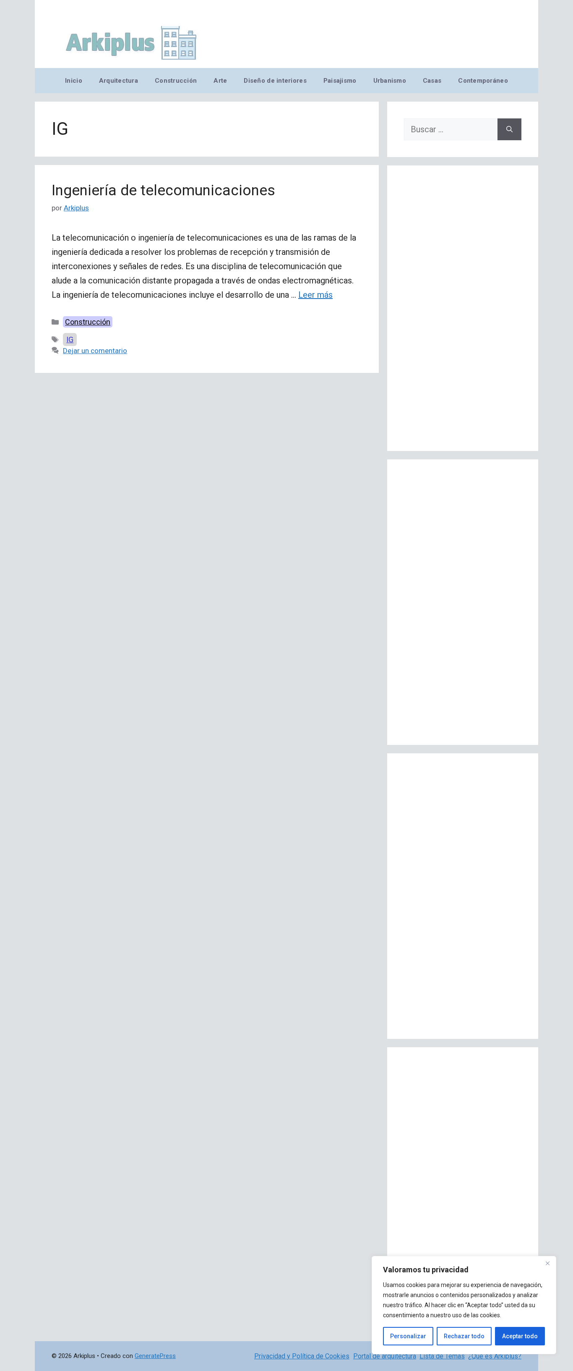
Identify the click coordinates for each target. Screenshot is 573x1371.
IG (69, 339)
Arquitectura (118, 80)
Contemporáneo (483, 80)
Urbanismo (389, 80)
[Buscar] (509, 129)
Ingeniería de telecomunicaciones (163, 190)
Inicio (73, 80)
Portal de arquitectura (384, 1356)
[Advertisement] (462, 308)
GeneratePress (155, 1356)
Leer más (315, 295)
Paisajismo (340, 80)
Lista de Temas (442, 1356)
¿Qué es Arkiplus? (494, 1356)
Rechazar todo (464, 1336)
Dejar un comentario (95, 350)
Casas (432, 80)
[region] (464, 1305)
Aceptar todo (520, 1336)
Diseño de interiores (275, 80)
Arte (220, 80)
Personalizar (408, 1336)
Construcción (176, 80)
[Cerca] (547, 1263)
